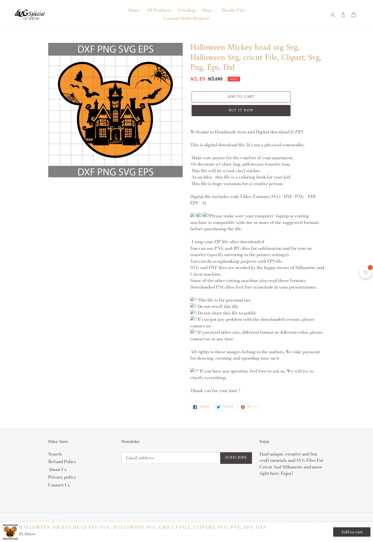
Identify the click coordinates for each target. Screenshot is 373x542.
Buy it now (241, 110)
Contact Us (59, 485)
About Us (57, 469)
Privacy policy (62, 477)
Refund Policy (62, 461)
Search (55, 454)
